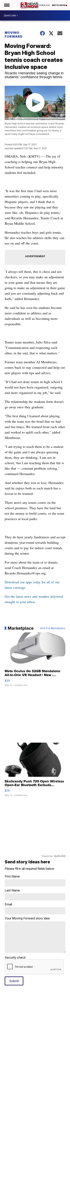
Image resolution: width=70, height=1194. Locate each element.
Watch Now (59, 5)
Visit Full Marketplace (52, 628)
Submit (14, 981)
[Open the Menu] (6, 5)
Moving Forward (14, 34)
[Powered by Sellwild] (59, 856)
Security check (15, 957)
